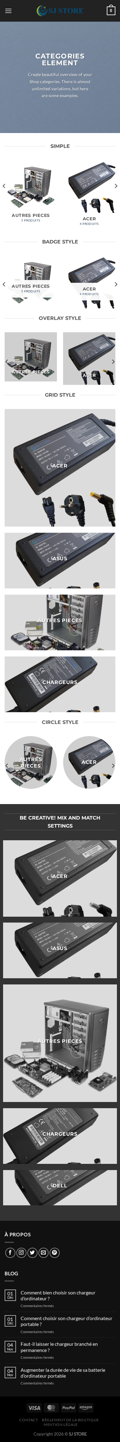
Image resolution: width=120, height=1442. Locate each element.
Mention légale (61, 1424)
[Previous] (4, 198)
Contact (28, 1420)
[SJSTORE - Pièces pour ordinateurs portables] (60, 11)
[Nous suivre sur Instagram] (21, 1253)
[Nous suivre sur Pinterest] (55, 1253)
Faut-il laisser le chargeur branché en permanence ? (59, 1347)
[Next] (116, 198)
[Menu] (8, 10)
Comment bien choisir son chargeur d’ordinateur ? (58, 1295)
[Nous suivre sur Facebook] (10, 1253)
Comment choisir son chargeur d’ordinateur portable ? (66, 1321)
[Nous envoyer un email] (43, 1253)
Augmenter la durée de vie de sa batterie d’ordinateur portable (63, 1373)
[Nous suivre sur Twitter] (32, 1253)
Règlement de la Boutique (70, 1420)
